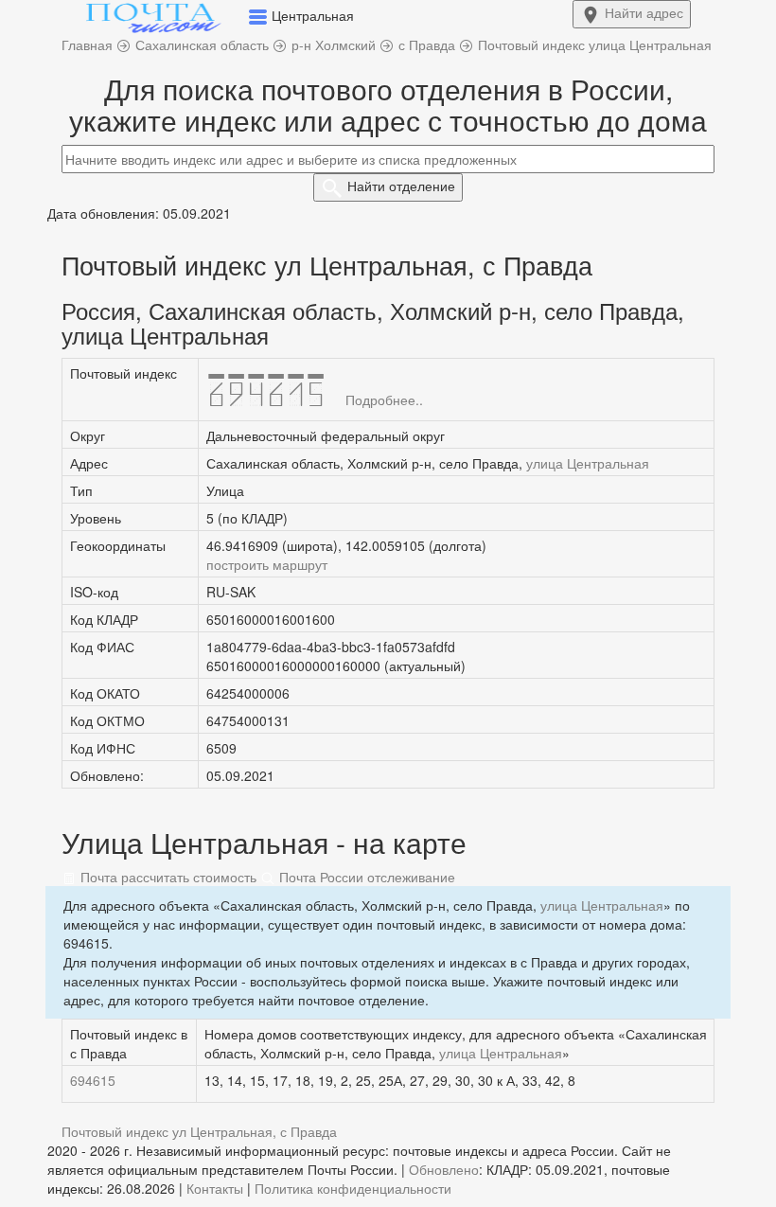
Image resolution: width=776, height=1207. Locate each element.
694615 (92, 1080)
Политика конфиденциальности (353, 1188)
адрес (644, 12)
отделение (401, 185)
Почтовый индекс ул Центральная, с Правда (199, 1131)
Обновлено (444, 1169)
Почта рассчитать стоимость (166, 876)
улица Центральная (587, 462)
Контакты (214, 1188)
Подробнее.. (384, 399)
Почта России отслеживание (365, 876)
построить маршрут (266, 564)
